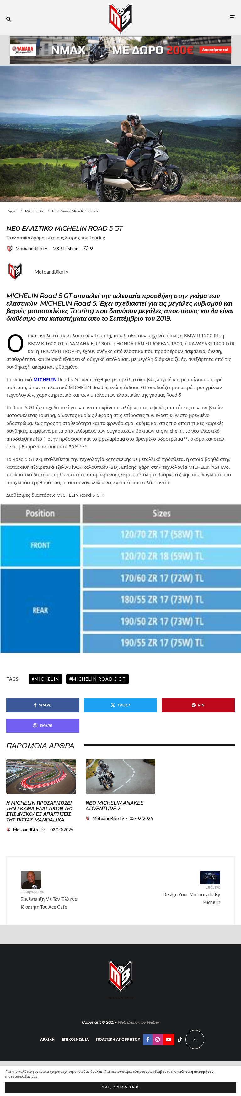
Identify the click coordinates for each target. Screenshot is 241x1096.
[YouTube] (168, 1039)
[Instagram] (157, 1039)
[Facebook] (147, 1039)
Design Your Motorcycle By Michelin (191, 895)
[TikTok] (179, 1039)
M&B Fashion (65, 248)
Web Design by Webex (138, 1022)
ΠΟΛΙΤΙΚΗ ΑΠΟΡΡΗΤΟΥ (118, 1039)
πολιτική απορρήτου (195, 1071)
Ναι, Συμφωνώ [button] (121, 1087)
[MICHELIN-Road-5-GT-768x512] (120, 134)
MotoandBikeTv (31, 248)
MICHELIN (45, 379)
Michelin (47, 679)
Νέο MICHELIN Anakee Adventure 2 (114, 805)
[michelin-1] (41, 776)
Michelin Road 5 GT (99, 679)
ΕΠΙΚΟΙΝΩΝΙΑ (75, 1039)
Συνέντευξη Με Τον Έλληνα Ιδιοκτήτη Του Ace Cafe (49, 899)
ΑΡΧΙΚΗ (47, 1039)
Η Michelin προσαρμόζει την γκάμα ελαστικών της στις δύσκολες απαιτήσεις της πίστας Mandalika (39, 811)
